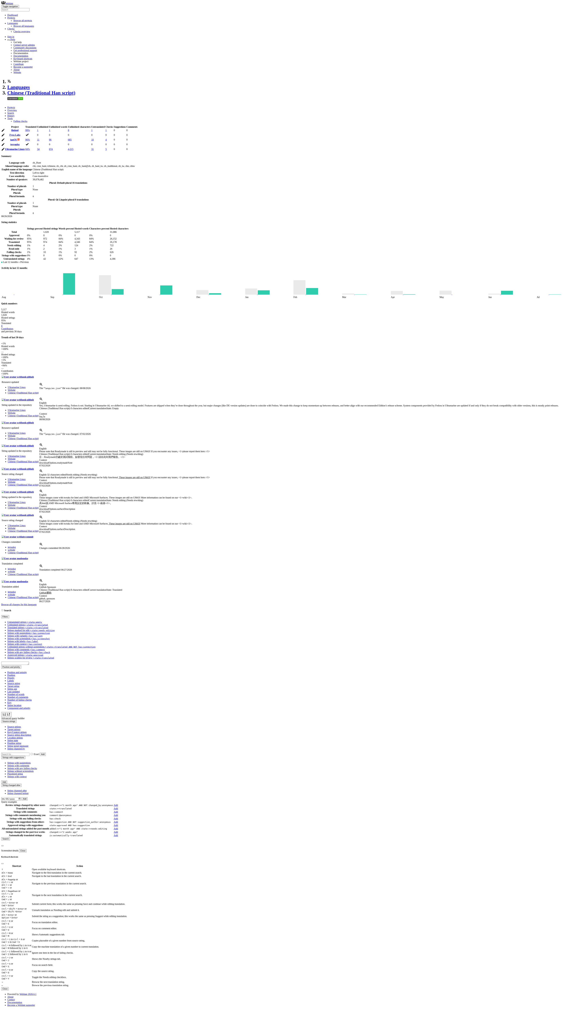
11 (38, 139)
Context (43, 414)
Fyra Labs (14, 135)
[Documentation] (2, 610)
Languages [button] (12, 23)
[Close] (2, 845)
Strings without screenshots (20, 771)
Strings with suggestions (19, 763)
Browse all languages (23, 26)
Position (11, 675)
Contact (11, 999)
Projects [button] (11, 17)
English (43, 403)
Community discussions (24, 47)
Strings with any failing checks (22, 768)
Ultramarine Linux (15, 149)
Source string (13, 683)
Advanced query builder (13, 718)
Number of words (15, 694)
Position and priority (17, 672)
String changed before (18, 793)
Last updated (13, 691)
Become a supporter (23, 67)
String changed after (17, 790)
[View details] (41, 385)
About (16, 69)
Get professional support (25, 50)
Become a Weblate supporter (21, 1005)
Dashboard (12, 15)
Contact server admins (24, 45)
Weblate (9, 3)
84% (27, 149)
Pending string (14, 743)
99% (27, 130)
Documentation (20, 56)
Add (43, 754)
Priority (10, 678)
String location (14, 705)
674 (51, 149)
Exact (36, 754)
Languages (18, 87)
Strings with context (17, 776)
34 (38, 149)
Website (17, 72)
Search (10, 113)
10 (92, 139)
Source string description (19, 735)
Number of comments (17, 697)
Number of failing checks (19, 700)
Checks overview (21, 31)
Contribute (18, 64)
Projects (11, 107)
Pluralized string (15, 774)
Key (9, 702)
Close (22, 851)
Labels (10, 680)
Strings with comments (18, 765)
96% (27, 139)
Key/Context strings (17, 732)
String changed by (16, 748)
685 (70, 139)
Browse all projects (22, 20)
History (10, 115)
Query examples (9, 802)
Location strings (15, 737)
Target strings (13, 729)
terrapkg (15, 144)
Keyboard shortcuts (22, 58)
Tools (10, 118)
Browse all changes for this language (19, 604)
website (11, 550)
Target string (13, 686)
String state (12, 740)
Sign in (10, 36)
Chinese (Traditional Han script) (41, 92)
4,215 (70, 149)
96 (50, 139)
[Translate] (3, 131)
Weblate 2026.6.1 (28, 994)
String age (12, 689)
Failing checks (20, 121)
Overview (12, 110)
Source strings (14, 726)
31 (92, 149)
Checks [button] (10, 28)
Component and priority (18, 708)
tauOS (13, 139)
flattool (14, 130)
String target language (17, 746)
